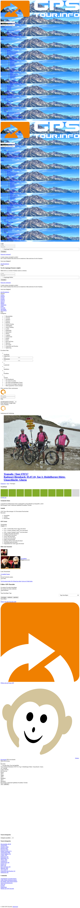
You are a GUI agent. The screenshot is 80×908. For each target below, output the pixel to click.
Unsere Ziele (10, 101)
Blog (5, 105)
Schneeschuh (13, 67)
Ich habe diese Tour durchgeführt (10, 765)
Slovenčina (3, 309)
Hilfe (5, 29)
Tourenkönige (10, 94)
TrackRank (6, 354)
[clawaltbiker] (10, 559)
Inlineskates (13, 75)
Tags (10, 593)
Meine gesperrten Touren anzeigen (14, 385)
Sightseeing (13, 80)
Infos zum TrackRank (12, 33)
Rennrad (12, 60)
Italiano (2, 303)
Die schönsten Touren (12, 51)
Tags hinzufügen (5, 593)
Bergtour (12, 63)
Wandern (12, 64)
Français (3, 300)
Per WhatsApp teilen (16, 581)
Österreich (3, 483)
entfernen (10, 597)
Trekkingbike (13, 61)
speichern (16, 597)
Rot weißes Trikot (11, 97)
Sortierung (11, 413)
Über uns (6, 100)
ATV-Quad (13, 78)
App (5, 98)
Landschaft (6, 365)
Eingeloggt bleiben (8, 249)
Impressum (9, 104)
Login (2, 39)
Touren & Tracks (8, 49)
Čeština (2, 295)
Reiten (11, 84)
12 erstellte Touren (5, 574)
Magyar (2, 302)
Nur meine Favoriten (11, 381)
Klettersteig (13, 66)
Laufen (12, 73)
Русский (3, 307)
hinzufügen (3, 597)
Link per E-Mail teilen (27, 581)
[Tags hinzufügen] (40, 595)
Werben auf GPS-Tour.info (7, 888)
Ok (2, 784)
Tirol (8, 483)
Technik (6, 377)
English (2, 297)
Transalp (12, 57)
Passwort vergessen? (6, 254)
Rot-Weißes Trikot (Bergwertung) (9, 881)
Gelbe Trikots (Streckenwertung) (9, 880)
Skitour (7, 333)
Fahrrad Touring (14, 58)
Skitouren (12, 68)
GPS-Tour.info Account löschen (15, 35)
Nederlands (3, 305)
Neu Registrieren (8, 108)
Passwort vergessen (11, 36)
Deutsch (3, 296)
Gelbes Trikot (10, 95)
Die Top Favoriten (11, 53)
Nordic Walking (14, 74)
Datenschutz (4, 887)
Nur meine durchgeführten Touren (14, 382)
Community (7, 93)
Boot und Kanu (14, 81)
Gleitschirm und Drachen (16, 83)
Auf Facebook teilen (6, 581)
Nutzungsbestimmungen (7, 883)
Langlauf (12, 70)
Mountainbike (13, 56)
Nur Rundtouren (10, 379)
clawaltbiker (24, 558)
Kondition (6, 373)
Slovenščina (4, 310)
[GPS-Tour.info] (40, 16)
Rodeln (12, 71)
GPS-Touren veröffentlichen (14, 32)
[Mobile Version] (3, 497)
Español (3, 299)
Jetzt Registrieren (5, 264)
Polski (2, 306)
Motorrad (12, 77)
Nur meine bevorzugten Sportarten (14, 384)
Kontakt (9, 102)
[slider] (41, 363)
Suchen (9, 50)
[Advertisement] (12, 808)
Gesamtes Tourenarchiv (13, 54)
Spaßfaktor (6, 369)
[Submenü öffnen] (7, 29)
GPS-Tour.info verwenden (13, 30)
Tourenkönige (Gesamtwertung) (8, 878)
